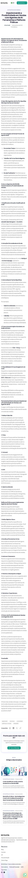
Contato (3, 852)
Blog (2, 849)
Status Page (4, 860)
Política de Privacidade (14, 867)
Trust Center (4, 869)
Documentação (5, 857)
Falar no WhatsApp (14, 748)
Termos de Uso (4, 867)
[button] (13, 3)
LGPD (22, 867)
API (2, 855)
